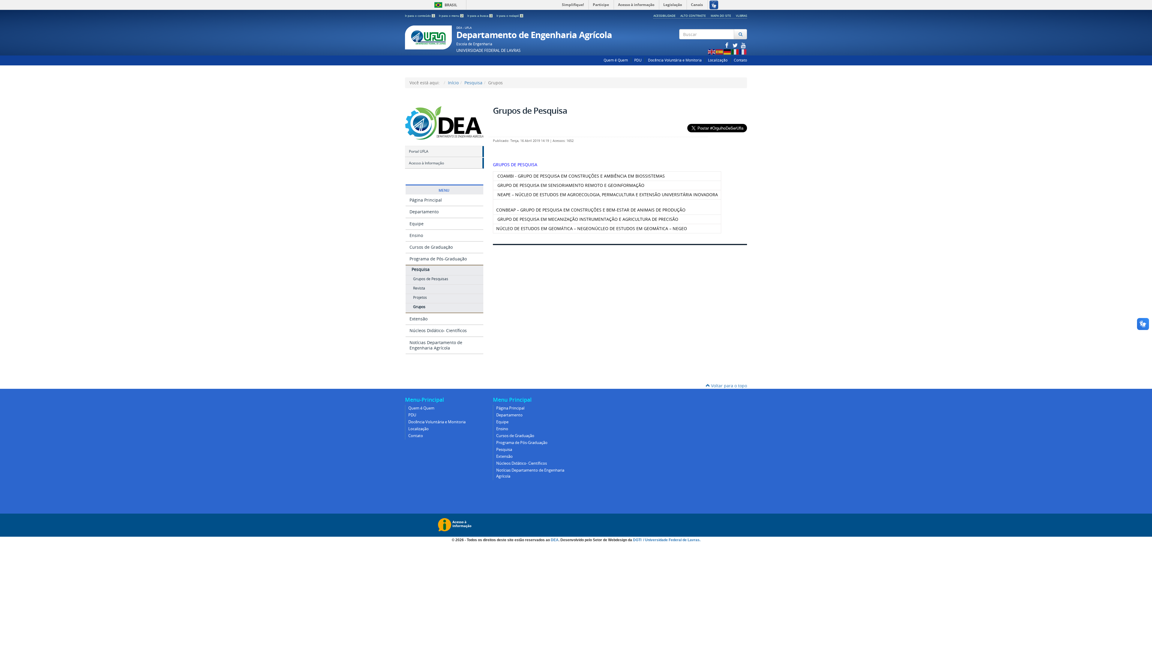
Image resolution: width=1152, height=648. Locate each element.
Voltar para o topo (728, 385)
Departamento (424, 211)
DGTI (637, 540)
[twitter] (735, 45)
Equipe (417, 223)
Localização (718, 60)
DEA (555, 540)
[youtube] (743, 45)
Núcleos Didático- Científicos (438, 330)
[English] (712, 51)
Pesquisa (473, 83)
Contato (740, 60)
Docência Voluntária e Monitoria (675, 60)
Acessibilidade (664, 16)
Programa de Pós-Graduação (438, 259)
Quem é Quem (616, 60)
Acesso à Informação (426, 163)
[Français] (743, 51)
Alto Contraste (693, 16)
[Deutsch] (727, 51)
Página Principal (426, 200)
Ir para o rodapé (509, 15)
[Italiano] (735, 51)
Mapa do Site (721, 16)
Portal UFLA (418, 151)
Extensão (419, 319)
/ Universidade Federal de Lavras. (671, 540)
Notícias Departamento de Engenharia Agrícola (436, 345)
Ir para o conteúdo (419, 15)
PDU (638, 60)
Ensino (416, 235)
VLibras (741, 16)
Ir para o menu (451, 15)
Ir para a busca (479, 15)
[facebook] (727, 45)
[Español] (720, 51)
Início (453, 83)
